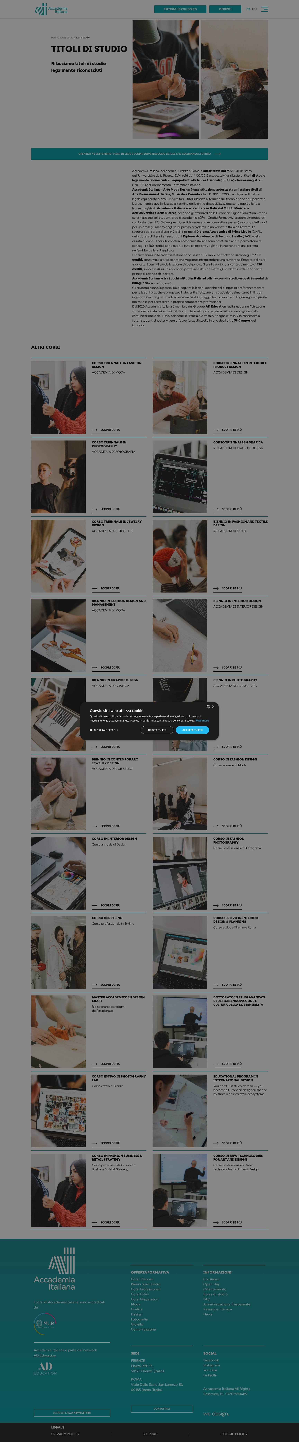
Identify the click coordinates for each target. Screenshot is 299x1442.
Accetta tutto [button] (192, 730)
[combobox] (208, 707)
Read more (202, 720)
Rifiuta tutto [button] (157, 730)
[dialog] (149, 721)
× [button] (213, 706)
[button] (104, 730)
